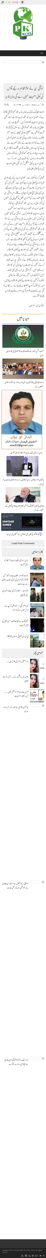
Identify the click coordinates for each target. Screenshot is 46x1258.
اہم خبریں (32, 305)
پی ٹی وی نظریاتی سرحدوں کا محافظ (17, 636)
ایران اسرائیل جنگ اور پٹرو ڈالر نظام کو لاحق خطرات (26, 453)
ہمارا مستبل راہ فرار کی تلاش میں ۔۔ (17, 661)
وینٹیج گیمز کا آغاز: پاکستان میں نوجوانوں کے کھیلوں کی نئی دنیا (24, 534)
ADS (5, 1252)
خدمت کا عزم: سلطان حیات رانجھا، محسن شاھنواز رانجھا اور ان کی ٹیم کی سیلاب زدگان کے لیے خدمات (15, 580)
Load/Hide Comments (23, 543)
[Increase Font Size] (8, 105)
